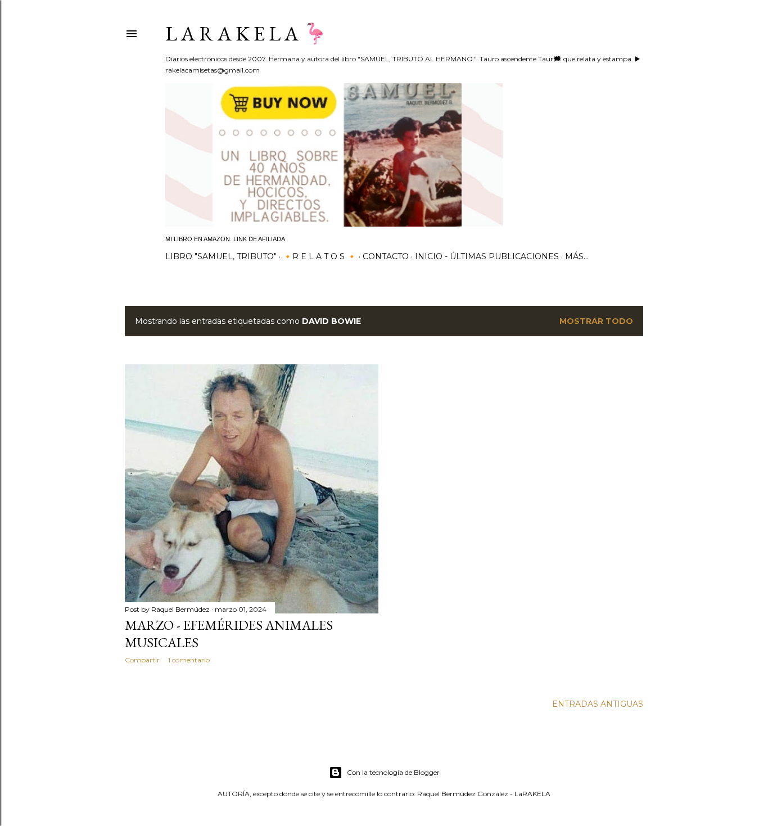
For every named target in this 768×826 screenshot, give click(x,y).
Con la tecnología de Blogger (393, 772)
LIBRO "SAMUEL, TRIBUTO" (221, 256)
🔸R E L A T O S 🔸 (319, 256)
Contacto (386, 256)
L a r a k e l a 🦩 (246, 33)
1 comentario (189, 660)
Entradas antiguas (597, 704)
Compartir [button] (142, 660)
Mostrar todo (596, 321)
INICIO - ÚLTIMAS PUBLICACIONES (487, 256)
